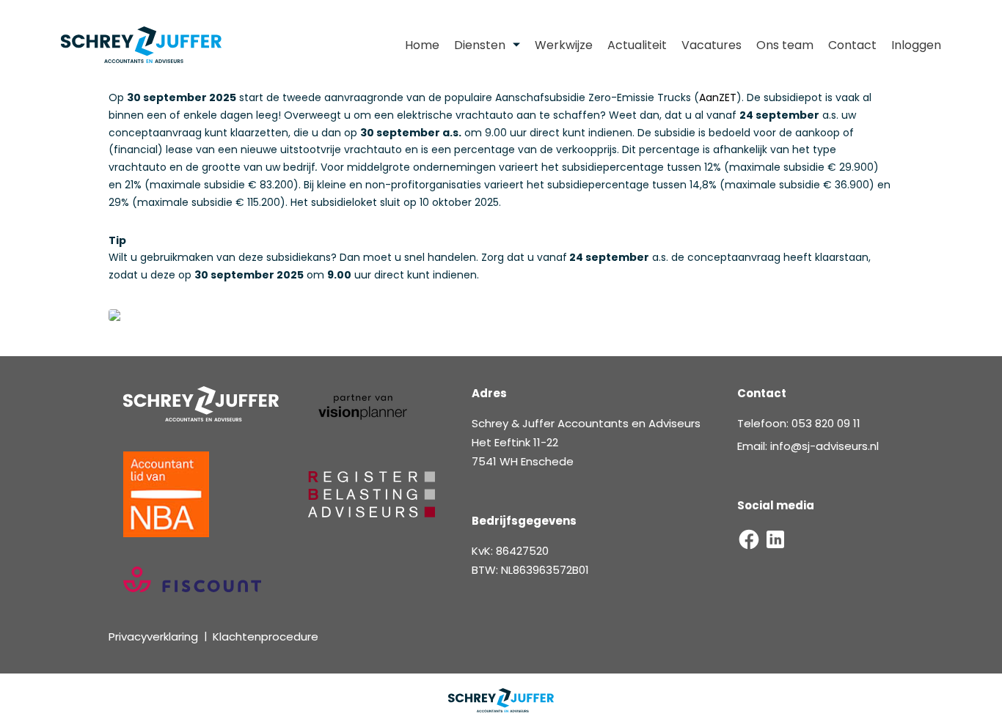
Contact (852, 45)
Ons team (784, 45)
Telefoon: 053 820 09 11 (798, 423)
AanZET (717, 97)
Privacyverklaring (153, 636)
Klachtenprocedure (265, 636)
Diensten (479, 45)
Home (422, 45)
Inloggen (916, 45)
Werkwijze (564, 45)
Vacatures (711, 45)
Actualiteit (637, 45)
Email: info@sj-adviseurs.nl (808, 446)
